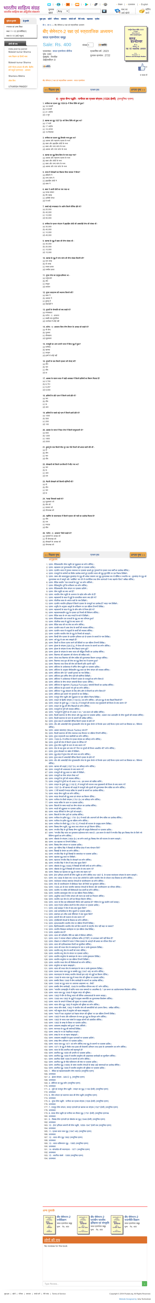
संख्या (84, 45)
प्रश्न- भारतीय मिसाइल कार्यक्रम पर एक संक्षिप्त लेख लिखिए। (72, 929)
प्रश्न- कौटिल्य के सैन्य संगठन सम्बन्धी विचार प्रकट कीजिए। (71, 681)
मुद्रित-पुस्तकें (11, 20)
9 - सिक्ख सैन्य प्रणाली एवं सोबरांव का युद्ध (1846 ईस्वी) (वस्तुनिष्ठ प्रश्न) (77, 1119)
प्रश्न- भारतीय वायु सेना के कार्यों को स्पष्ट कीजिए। (68, 950)
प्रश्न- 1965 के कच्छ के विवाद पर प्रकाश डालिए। (68, 1022)
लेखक (120, 4)
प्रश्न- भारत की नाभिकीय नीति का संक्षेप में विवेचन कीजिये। (71, 935)
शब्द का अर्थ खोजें (125, 11)
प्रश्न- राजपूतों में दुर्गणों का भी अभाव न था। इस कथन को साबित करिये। (76, 781)
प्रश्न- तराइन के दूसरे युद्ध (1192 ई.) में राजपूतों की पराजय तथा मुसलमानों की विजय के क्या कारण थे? (87, 784)
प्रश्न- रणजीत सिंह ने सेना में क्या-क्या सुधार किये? (68, 862)
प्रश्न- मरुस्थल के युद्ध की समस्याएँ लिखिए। (65, 1028)
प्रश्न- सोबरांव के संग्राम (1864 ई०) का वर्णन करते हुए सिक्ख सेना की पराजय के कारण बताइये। (85, 838)
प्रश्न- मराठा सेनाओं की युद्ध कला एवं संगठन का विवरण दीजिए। (72, 796)
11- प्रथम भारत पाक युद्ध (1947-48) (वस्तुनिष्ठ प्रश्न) (70, 1131)
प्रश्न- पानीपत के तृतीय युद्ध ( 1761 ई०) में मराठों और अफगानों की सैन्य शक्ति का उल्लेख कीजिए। (86, 817)
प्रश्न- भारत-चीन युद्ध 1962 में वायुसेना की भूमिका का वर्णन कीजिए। (74, 1004)
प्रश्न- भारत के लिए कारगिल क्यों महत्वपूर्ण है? (66, 1049)
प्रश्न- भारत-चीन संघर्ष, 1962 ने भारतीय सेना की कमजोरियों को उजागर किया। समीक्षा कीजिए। (84, 1007)
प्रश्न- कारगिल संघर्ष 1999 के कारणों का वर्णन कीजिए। (70, 1058)
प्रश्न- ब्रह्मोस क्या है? (57, 932)
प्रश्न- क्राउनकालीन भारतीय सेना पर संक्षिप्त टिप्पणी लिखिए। (72, 923)
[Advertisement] (95, 1182)
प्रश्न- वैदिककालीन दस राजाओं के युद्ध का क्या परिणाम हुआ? (71, 618)
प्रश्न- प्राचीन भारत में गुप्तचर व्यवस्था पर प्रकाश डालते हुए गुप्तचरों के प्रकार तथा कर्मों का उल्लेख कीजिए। (89, 570)
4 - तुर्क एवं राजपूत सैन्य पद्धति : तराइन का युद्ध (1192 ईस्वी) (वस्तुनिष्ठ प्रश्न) (78, 1088)
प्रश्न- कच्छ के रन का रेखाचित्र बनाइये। (64, 1031)
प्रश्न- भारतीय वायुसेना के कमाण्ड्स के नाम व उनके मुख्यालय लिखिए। (75, 956)
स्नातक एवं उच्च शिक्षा (14, 26)
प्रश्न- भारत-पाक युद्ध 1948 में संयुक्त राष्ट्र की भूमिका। (70, 992)
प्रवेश (97, 19)
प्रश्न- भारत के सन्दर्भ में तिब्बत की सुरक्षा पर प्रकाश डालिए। (71, 1001)
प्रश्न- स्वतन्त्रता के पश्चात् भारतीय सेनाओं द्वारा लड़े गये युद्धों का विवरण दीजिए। (79, 974)
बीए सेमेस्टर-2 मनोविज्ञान (64, 1218)
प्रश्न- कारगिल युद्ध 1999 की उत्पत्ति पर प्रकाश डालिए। (70, 1052)
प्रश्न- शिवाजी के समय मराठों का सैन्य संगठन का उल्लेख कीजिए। (73, 805)
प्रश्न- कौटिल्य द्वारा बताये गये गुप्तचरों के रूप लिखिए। (69, 693)
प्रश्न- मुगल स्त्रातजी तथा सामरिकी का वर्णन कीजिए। (69, 736)
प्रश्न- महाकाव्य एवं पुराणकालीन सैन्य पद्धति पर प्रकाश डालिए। (72, 567)
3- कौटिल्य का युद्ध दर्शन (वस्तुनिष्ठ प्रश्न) (64, 1082)
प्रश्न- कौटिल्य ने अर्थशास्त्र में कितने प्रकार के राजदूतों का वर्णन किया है (76, 678)
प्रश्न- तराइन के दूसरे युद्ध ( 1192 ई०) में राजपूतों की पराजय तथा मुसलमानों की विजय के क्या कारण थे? (88, 702)
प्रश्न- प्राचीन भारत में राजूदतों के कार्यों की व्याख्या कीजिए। (71, 630)
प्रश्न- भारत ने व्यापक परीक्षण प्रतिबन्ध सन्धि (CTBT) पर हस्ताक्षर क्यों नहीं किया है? (81, 938)
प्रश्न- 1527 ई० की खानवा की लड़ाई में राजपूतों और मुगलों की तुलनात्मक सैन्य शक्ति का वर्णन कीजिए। (87, 787)
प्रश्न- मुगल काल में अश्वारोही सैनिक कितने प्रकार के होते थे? (72, 720)
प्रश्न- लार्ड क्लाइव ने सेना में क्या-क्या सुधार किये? (67, 907)
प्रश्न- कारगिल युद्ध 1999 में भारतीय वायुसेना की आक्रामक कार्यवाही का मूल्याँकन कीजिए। (82, 1055)
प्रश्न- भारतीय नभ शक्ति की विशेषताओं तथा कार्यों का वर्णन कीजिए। (74, 889)
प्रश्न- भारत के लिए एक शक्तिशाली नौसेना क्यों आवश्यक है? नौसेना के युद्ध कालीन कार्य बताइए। (84, 901)
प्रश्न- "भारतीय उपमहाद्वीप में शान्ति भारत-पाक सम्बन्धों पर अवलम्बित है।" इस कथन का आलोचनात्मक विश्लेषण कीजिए (92, 989)
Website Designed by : (128, 1299)
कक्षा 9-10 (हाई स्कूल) (15, 35)
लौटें (48, 66)
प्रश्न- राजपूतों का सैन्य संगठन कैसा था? (64, 775)
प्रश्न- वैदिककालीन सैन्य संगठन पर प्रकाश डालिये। (68, 588)
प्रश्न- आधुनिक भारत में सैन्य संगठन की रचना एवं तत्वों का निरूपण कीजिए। (77, 895)
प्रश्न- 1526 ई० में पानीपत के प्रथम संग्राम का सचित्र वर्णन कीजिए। (75, 739)
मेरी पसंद (81, 19)
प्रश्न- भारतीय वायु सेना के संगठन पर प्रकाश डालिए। (69, 953)
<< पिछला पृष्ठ (52, 89)
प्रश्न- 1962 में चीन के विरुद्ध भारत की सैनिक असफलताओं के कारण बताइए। (78, 995)
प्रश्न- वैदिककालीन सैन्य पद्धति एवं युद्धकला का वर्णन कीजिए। (71, 564)
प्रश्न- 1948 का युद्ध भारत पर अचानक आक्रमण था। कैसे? (71, 983)
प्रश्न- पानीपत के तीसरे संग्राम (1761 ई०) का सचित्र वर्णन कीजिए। (75, 799)
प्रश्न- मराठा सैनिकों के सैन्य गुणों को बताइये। (66, 811)
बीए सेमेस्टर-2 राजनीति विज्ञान (132, 1218)
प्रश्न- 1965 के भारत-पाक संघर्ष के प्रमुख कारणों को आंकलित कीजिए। (76, 1019)
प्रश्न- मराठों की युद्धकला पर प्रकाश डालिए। (65, 808)
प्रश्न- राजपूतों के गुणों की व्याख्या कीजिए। (65, 708)
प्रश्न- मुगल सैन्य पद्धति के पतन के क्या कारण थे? (67, 745)
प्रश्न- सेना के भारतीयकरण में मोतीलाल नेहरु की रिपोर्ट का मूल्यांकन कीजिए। (77, 883)
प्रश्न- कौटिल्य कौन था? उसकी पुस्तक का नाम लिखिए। (70, 672)
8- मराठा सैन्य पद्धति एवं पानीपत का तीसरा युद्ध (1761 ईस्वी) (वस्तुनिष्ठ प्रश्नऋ (79, 1113)
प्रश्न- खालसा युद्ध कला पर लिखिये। (62, 856)
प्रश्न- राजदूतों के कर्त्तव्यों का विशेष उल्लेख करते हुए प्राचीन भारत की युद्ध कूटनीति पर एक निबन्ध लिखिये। (88, 573)
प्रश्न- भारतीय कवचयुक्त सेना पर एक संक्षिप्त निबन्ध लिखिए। (71, 892)
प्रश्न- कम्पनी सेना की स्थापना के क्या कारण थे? (67, 916)
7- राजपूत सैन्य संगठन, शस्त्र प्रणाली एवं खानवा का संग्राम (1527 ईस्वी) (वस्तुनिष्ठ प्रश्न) (83, 1106)
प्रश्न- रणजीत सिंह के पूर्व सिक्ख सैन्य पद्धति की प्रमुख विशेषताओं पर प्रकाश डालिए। (80, 829)
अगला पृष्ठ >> (138, 89)
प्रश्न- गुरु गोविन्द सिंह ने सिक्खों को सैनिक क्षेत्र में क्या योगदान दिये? (74, 847)
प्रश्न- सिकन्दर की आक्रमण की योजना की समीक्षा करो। (70, 654)
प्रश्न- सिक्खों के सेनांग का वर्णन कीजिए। (64, 850)
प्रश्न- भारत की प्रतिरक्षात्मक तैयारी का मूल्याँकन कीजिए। (70, 944)
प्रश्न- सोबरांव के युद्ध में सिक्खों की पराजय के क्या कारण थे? (71, 868)
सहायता (90, 19)
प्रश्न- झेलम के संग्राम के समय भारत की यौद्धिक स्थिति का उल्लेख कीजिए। (77, 651)
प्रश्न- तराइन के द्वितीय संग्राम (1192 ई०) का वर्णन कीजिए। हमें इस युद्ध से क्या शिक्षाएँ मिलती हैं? (85, 699)
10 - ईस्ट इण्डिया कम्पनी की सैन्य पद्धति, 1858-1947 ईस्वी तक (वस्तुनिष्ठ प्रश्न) (80, 1125)
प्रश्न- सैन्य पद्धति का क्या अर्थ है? (61, 591)
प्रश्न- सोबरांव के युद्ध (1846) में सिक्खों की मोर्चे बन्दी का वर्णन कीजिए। (75, 865)
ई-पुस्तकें (26, 20)
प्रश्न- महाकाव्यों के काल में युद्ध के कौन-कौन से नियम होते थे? (72, 609)
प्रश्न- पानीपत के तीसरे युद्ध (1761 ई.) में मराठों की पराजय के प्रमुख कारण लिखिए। (80, 823)
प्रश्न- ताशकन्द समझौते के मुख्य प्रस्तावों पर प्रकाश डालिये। (72, 1037)
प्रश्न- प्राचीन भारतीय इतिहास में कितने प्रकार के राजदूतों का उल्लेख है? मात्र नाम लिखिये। (83, 603)
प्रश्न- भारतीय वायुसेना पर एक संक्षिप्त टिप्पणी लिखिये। (69, 959)
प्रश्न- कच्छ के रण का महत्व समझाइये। (64, 1034)
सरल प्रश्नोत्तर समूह (54, 37)
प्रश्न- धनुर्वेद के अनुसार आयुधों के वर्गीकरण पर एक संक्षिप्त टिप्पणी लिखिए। (77, 606)
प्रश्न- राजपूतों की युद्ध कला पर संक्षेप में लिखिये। (67, 772)
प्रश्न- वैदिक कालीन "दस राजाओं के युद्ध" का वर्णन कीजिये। (71, 582)
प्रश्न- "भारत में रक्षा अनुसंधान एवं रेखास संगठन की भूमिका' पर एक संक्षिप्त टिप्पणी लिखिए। (82, 1013)
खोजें (49, 19)
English (144, 4)
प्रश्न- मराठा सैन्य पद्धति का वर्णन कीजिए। (64, 793)
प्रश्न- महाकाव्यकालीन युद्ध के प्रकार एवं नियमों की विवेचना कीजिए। (74, 612)
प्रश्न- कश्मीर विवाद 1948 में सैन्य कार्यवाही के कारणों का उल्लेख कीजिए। (76, 980)
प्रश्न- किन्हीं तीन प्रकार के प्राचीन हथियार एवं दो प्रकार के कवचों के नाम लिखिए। (80, 636)
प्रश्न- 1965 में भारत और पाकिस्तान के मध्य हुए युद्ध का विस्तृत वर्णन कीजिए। (78, 1016)
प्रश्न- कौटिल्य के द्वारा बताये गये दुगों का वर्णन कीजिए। (69, 687)
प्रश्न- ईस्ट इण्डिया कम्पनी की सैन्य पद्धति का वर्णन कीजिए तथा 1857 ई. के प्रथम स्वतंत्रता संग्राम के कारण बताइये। (93, 874)
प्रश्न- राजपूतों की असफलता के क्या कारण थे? (66, 769)
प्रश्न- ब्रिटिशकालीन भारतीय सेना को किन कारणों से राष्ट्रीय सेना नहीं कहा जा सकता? (81, 926)
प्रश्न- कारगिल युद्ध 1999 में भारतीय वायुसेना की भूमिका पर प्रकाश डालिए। (77, 1067)
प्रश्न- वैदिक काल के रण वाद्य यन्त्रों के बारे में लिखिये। (69, 615)
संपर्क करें (72, 19)
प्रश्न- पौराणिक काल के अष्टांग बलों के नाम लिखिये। (68, 600)
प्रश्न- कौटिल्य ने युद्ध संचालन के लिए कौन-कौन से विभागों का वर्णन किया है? (77, 690)
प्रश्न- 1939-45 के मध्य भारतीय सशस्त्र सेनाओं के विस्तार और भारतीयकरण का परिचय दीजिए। (85, 886)
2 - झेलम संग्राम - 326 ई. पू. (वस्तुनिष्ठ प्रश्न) (67, 1076)
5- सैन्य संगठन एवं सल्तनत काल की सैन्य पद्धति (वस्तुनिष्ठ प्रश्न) (73, 1094)
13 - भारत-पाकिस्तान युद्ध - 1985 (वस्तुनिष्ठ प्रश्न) (68, 1143)
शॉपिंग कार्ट (148, 11)
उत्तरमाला (52, 1073)
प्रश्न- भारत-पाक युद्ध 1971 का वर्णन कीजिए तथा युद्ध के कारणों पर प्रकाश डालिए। (80, 1043)
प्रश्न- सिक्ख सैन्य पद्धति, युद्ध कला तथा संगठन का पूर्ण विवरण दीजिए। (75, 826)
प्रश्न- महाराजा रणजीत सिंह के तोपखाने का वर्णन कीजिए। (70, 859)
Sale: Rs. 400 (57, 44)
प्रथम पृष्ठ (94, 89)
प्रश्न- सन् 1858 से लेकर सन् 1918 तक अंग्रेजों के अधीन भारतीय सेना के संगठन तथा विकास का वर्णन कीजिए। (91, 877)
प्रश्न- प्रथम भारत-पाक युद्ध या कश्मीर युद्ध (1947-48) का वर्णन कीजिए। (77, 971)
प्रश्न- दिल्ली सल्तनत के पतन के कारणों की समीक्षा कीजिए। (71, 717)
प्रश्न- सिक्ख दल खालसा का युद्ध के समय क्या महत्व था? (70, 871)
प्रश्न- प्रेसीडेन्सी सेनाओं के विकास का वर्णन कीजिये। (69, 919)
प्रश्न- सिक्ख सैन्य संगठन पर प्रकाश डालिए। (66, 844)
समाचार (64, 19)
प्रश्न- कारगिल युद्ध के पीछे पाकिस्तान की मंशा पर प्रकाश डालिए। (73, 1061)
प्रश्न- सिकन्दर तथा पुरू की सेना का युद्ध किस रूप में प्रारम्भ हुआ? (73, 660)
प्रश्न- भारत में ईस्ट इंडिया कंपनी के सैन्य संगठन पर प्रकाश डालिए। (74, 904)
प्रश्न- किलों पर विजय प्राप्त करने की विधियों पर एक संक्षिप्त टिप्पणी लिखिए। (77, 642)
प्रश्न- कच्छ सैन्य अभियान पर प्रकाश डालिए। (66, 1040)
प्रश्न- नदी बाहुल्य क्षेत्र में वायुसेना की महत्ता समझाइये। (69, 1010)
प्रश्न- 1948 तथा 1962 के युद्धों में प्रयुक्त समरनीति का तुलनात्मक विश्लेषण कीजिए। (81, 998)
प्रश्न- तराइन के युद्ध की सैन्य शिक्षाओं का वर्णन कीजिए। (69, 705)
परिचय (56, 19)
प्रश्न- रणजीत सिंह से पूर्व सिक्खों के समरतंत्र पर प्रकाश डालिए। (73, 853)
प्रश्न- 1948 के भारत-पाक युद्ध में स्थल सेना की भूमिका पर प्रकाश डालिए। (77, 977)
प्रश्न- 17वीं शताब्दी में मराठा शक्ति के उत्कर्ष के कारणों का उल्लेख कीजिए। (77, 790)
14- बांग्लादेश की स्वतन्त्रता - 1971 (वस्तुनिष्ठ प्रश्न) (69, 1149)
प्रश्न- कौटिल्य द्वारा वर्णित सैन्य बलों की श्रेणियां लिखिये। (70, 675)
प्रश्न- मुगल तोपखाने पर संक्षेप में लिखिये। (64, 751)
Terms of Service (59, 1294)
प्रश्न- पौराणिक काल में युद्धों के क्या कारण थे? (66, 621)
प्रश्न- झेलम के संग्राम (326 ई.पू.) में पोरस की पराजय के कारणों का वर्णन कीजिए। (80, 645)
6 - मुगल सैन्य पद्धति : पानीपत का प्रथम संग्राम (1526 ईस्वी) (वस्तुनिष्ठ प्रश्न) (79, 1100)
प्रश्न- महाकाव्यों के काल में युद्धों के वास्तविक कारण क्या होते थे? (73, 597)
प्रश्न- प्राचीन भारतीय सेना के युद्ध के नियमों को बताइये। (70, 633)
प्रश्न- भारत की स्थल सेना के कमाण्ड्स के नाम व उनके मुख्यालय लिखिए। (76, 947)
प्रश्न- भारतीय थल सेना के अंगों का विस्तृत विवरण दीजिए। (70, 898)
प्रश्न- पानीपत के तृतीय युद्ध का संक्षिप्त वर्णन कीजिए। (69, 820)
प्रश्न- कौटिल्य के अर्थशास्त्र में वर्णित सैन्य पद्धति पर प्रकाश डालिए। (74, 666)
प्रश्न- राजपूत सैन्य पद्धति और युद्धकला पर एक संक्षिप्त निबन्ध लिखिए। (75, 696)
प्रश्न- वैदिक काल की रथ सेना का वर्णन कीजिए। (67, 624)
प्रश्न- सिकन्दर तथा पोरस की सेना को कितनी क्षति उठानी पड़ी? (72, 663)
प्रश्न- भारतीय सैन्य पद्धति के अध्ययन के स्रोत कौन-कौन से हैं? (72, 594)
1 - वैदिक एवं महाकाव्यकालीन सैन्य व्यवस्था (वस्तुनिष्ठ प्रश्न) (71, 1070)
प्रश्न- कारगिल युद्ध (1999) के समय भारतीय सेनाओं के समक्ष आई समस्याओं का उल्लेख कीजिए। (85, 1064)
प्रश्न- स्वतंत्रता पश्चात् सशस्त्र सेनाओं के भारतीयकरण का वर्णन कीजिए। (76, 880)
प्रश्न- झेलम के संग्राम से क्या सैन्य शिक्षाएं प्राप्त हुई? (69, 648)
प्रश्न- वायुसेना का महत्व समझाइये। (62, 965)
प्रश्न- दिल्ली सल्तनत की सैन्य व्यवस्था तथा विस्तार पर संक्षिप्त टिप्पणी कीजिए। (78, 733)
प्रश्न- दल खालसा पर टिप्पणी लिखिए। (63, 841)
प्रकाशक (131, 4)
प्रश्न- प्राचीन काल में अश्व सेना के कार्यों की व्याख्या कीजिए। (71, 627)
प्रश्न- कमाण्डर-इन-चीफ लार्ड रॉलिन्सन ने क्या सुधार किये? (71, 913)
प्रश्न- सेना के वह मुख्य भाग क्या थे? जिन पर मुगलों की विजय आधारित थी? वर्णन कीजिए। (82, 748)
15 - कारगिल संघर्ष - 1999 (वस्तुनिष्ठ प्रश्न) (66, 1155)
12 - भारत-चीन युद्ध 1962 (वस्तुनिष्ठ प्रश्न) (66, 1137)
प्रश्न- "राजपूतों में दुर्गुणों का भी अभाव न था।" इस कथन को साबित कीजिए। (77, 711)
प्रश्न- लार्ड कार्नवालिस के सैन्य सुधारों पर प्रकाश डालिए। (70, 910)
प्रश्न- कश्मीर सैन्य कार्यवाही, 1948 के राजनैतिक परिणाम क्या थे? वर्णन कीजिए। (79, 986)
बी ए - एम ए (47, 24)
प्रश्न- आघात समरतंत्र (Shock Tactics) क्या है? (68, 729)
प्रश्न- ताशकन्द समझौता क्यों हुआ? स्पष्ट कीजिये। (68, 1025)
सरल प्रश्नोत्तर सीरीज (62, 51)
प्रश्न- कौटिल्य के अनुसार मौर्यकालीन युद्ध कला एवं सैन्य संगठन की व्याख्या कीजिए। (79, 669)
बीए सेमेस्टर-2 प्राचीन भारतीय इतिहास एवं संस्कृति (100, 1220)
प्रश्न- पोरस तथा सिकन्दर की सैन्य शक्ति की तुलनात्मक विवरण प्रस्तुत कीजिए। (78, 657)
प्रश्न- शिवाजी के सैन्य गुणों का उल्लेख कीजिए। (66, 814)
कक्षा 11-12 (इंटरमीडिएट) (16, 31)
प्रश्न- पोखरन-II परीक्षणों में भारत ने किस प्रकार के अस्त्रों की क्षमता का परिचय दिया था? (82, 941)
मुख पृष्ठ (43, 19)
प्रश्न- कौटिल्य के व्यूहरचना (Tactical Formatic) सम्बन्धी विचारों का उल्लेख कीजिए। (81, 684)
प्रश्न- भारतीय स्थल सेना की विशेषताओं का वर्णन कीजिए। (70, 962)
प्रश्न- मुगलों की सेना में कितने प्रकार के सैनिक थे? (68, 742)
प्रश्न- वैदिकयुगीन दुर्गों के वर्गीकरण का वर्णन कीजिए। (68, 585)
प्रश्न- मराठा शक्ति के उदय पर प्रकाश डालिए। (66, 802)
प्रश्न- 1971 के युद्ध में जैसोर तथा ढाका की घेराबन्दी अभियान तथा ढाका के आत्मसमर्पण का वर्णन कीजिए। (88, 1046)
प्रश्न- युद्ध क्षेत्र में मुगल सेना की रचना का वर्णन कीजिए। (70, 754)
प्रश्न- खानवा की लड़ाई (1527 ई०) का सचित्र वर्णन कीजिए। (72, 766)
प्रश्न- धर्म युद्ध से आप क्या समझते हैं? (63, 639)
